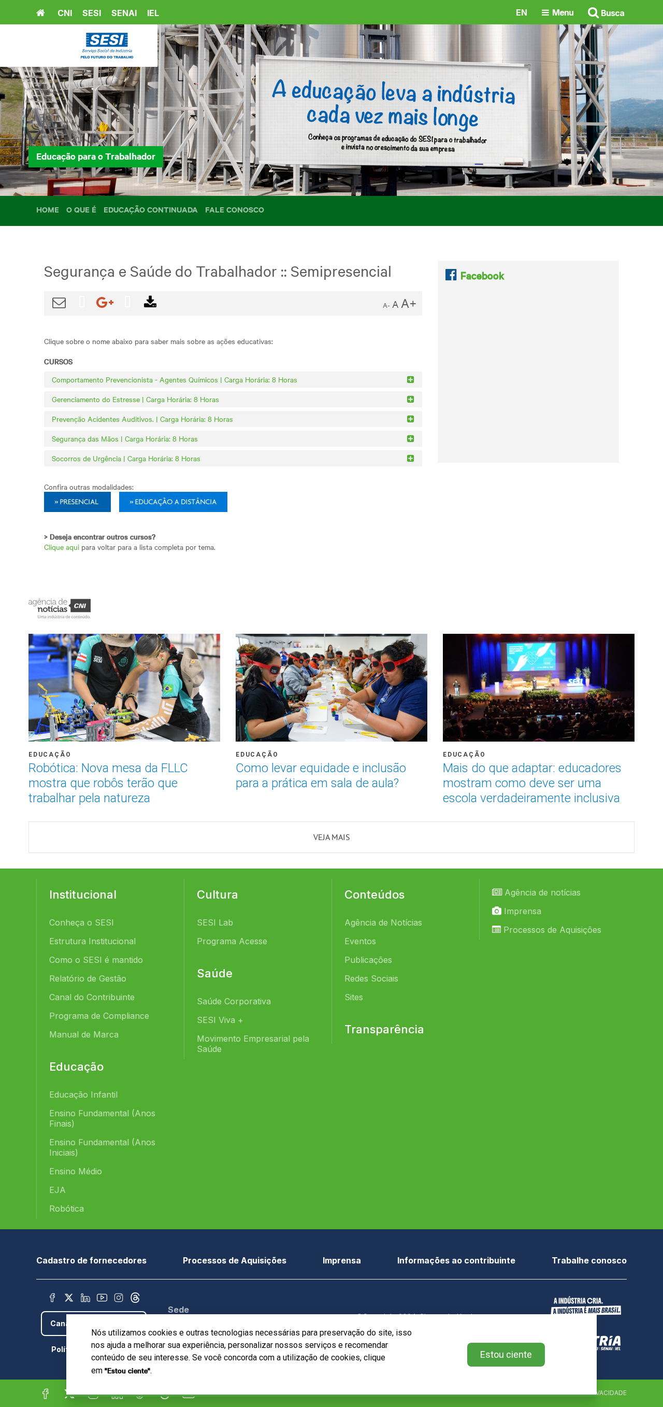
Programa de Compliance (99, 1016)
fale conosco (234, 209)
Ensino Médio (75, 1171)
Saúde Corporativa (234, 1001)
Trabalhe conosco (589, 1260)
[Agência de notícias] (59, 608)
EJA (57, 1190)
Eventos (360, 941)
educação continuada (151, 209)
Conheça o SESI (81, 922)
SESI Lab (215, 922)
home (47, 209)
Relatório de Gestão (87, 978)
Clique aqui (61, 547)
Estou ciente (506, 1354)
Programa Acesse (232, 941)
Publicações (368, 960)
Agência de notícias (541, 892)
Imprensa (521, 911)
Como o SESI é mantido (96, 960)
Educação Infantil (83, 1094)
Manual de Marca (84, 1034)
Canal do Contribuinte (92, 997)
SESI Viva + (220, 1020)
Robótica (66, 1208)
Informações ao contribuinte (456, 1260)
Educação (49, 754)
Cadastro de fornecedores (91, 1260)
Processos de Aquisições (551, 930)
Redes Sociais (371, 978)
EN (521, 12)
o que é (81, 209)
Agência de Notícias (383, 922)
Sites (353, 997)
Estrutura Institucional (92, 941)
